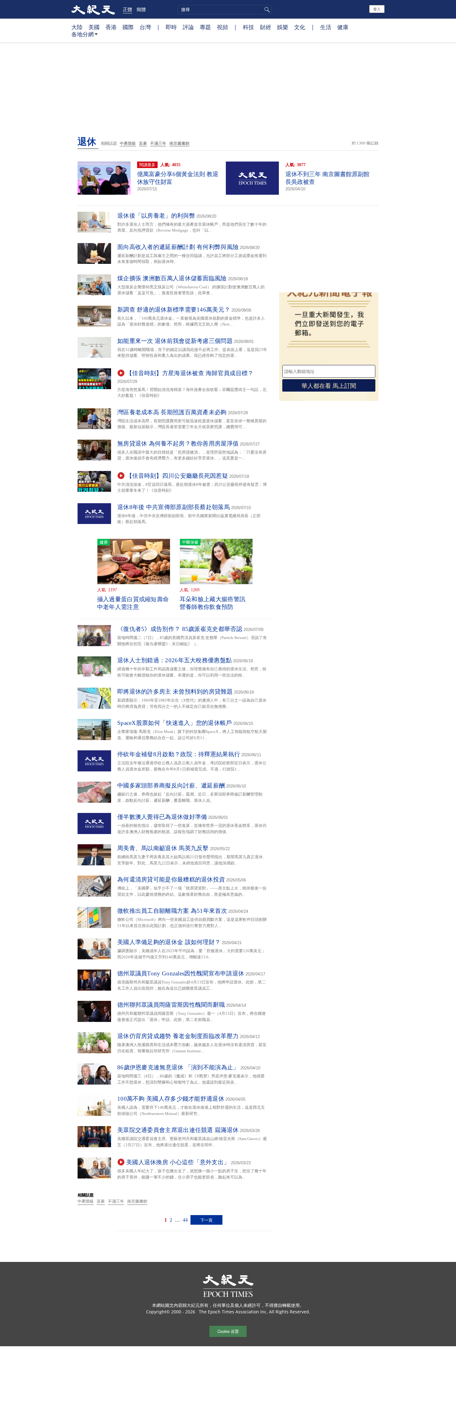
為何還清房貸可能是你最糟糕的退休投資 (171, 879)
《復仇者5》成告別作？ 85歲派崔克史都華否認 (179, 629)
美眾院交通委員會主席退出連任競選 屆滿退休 (178, 1130)
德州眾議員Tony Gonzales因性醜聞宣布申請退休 (180, 973)
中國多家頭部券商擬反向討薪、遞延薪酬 (171, 785)
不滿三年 (158, 143)
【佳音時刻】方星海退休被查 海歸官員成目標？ (190, 373)
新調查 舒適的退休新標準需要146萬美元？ (173, 309)
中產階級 (128, 143)
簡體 (141, 9)
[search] (225, 9)
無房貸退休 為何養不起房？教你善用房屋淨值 (178, 443)
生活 (325, 27)
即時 (171, 27)
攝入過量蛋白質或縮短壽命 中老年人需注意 (133, 603)
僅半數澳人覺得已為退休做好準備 (162, 817)
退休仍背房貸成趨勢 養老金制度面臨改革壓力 (178, 1036)
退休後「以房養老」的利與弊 (156, 215)
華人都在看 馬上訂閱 (329, 385)
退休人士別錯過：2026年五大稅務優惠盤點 (174, 660)
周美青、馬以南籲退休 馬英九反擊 (163, 848)
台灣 (145, 27)
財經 (265, 27)
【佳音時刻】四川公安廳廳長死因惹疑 (177, 476)
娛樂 (282, 27)
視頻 (222, 27)
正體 (127, 9)
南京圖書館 (179, 143)
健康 (342, 27)
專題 (205, 27)
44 (185, 1220)
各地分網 (82, 34)
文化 (299, 27)
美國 (94, 27)
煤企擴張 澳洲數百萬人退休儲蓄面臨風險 (172, 278)
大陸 (77, 27)
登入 (377, 8)
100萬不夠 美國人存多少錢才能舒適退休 (170, 1098)
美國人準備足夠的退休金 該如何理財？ (169, 942)
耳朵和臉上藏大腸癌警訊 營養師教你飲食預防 (212, 603)
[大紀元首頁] (93, 9)
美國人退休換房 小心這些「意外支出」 (178, 1162)
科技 (248, 27)
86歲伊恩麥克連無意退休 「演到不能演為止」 (178, 1067)
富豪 (143, 143)
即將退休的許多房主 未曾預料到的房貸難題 (175, 691)
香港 (111, 27)
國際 (128, 27)
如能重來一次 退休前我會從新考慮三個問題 (175, 341)
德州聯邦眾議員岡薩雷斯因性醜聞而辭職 (171, 1004)
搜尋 (266, 9)
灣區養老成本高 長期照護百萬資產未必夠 (172, 412)
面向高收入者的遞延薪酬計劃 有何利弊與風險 (178, 247)
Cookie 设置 (228, 1331)
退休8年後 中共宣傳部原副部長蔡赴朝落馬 (173, 507)
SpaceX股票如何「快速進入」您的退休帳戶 (174, 723)
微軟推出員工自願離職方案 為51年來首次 (172, 911)
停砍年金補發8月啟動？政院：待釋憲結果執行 (178, 754)
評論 (188, 27)
